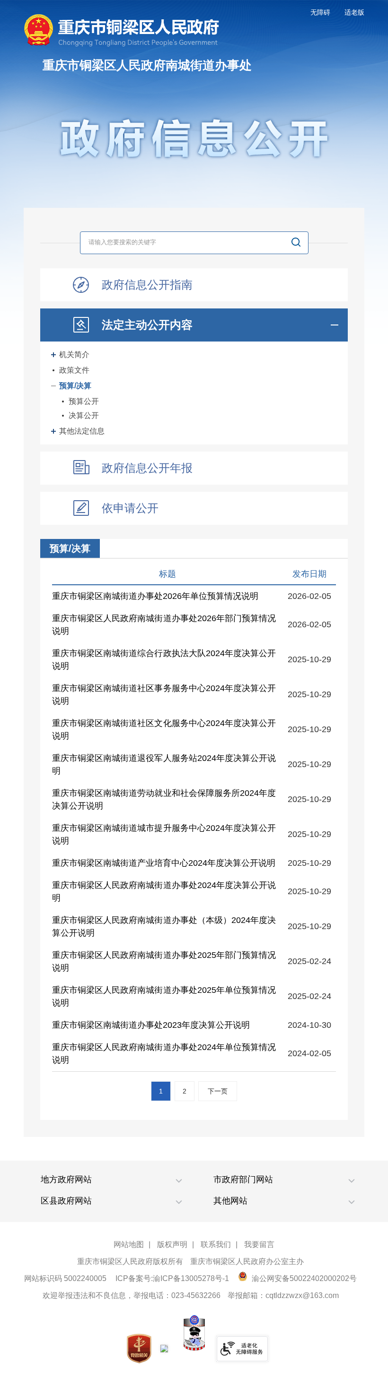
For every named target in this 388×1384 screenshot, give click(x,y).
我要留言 (259, 1244)
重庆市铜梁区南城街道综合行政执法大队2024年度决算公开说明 (164, 660)
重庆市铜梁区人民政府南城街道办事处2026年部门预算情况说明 (164, 625)
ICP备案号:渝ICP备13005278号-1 (172, 1278)
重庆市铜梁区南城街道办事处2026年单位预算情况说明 (155, 596)
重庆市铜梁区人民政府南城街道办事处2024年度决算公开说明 (164, 891)
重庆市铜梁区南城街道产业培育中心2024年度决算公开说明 (163, 863)
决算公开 (84, 415)
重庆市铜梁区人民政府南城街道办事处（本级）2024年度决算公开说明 (164, 926)
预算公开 (84, 401)
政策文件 (74, 370)
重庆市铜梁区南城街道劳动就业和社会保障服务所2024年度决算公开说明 (164, 799)
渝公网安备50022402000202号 (303, 1278)
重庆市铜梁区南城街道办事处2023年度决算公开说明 (151, 1025)
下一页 (218, 1091)
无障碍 (320, 12)
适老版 (354, 12)
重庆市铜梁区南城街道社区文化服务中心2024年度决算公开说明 (164, 729)
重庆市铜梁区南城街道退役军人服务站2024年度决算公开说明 (164, 764)
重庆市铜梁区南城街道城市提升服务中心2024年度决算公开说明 (164, 834)
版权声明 (172, 1244)
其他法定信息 (82, 431)
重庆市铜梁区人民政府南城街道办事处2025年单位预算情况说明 (164, 996)
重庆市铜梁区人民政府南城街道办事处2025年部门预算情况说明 (164, 961)
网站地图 (129, 1244)
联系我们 (216, 1244)
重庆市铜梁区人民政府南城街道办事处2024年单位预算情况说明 (164, 1053)
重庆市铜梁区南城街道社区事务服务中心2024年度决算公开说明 (164, 694)
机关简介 (74, 354)
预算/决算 (75, 386)
